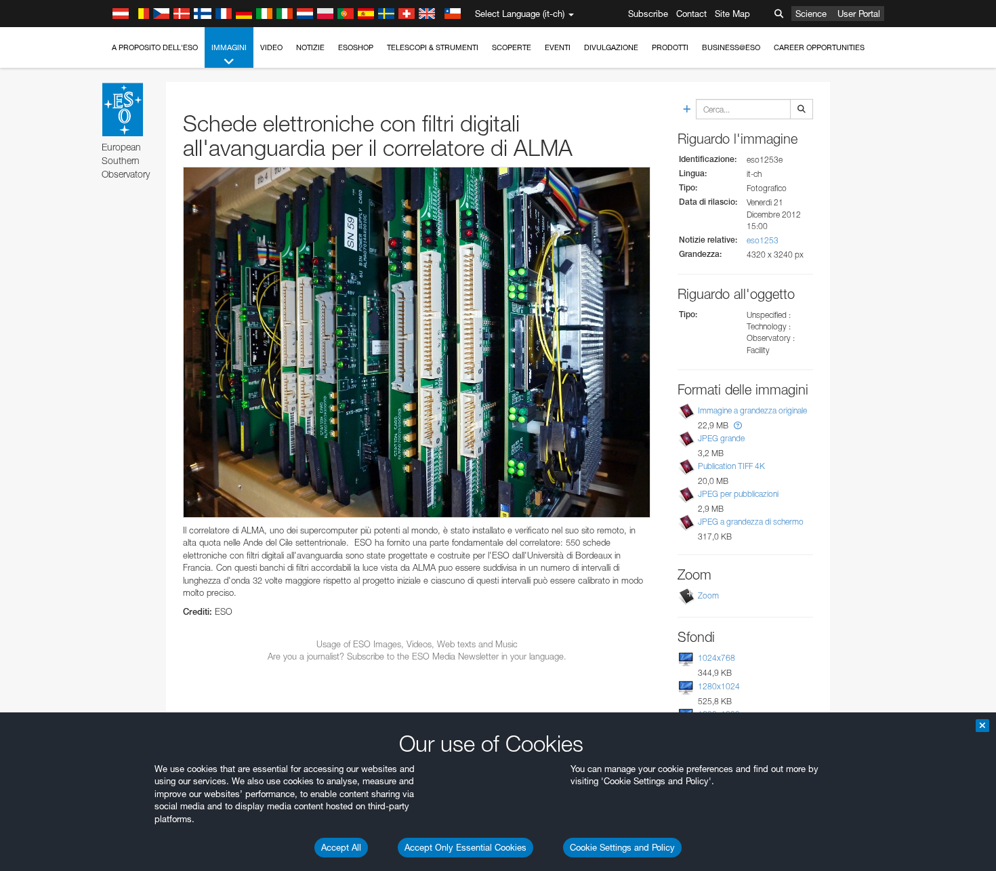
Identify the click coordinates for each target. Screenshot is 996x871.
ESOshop (355, 47)
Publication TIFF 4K (731, 466)
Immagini (229, 47)
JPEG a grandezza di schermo (751, 521)
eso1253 (763, 240)
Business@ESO (731, 47)
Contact (691, 13)
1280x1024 (719, 686)
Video (271, 47)
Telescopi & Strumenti (432, 47)
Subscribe (648, 13)
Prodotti (670, 47)
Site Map (732, 13)
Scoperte (511, 47)
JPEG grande (721, 438)
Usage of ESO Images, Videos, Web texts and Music (417, 644)
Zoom (708, 595)
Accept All (341, 847)
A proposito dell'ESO (155, 47)
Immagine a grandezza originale (752, 410)
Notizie (310, 47)
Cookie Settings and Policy (622, 847)
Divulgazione (611, 47)
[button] (738, 425)
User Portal (858, 13)
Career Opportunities (819, 47)
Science (811, 13)
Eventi (557, 47)
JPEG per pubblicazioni (738, 494)
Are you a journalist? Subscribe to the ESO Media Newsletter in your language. (417, 656)
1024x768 (716, 658)
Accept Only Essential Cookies (465, 847)
